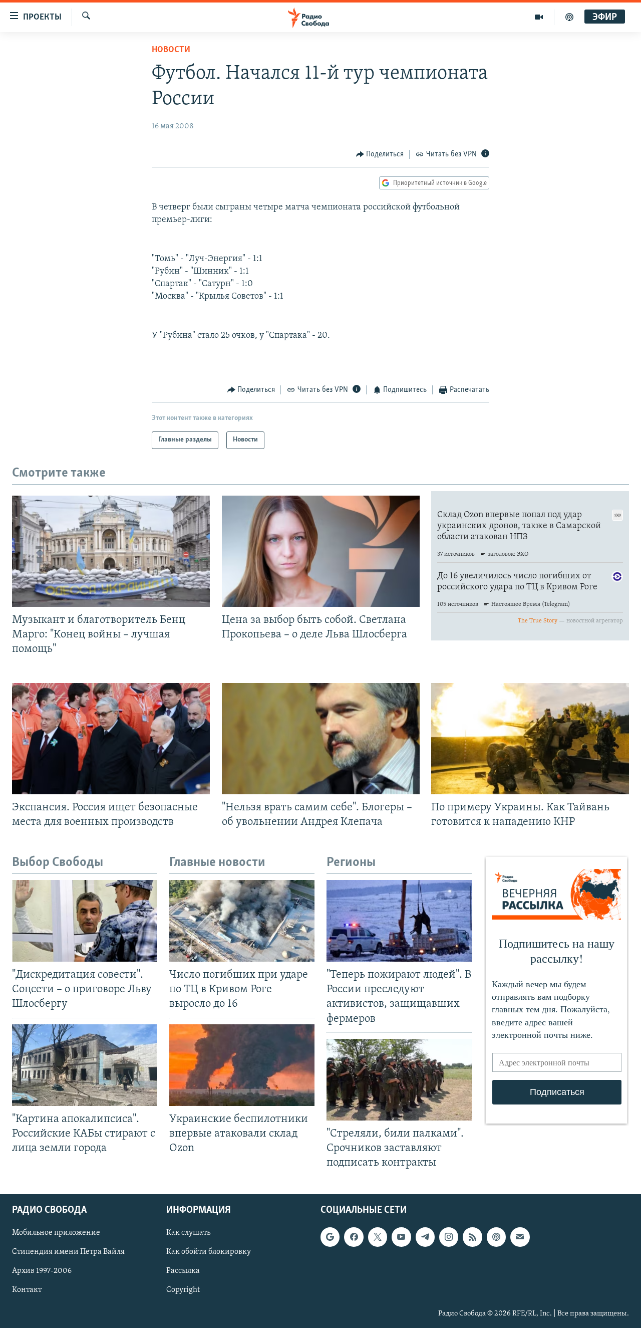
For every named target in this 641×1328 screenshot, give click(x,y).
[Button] (380, 154)
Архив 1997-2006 (42, 1271)
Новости (171, 50)
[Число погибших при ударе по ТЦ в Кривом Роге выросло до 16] (241, 921)
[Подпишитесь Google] (330, 1236)
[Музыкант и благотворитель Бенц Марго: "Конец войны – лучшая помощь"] (111, 551)
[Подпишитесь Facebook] (353, 1236)
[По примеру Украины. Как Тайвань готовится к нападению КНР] (530, 738)
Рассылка (183, 1271)
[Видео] (539, 17)
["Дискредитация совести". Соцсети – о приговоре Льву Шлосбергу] (84, 921)
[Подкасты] (496, 1236)
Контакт (27, 1290)
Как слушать (188, 1233)
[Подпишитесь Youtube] (401, 1236)
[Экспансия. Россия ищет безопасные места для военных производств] (111, 738)
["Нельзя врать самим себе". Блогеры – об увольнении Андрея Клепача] (321, 738)
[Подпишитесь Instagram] (448, 1236)
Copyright (183, 1290)
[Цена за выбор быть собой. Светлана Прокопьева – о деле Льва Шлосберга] (321, 551)
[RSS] (472, 1236)
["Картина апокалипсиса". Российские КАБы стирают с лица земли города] (84, 1065)
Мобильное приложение (56, 1233)
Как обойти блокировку (208, 1252)
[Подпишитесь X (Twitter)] (377, 1236)
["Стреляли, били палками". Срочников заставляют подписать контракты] (399, 1080)
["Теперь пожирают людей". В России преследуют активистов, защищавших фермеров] (399, 921)
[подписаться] (519, 1236)
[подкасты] (569, 17)
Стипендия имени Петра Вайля (68, 1252)
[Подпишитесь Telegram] (425, 1236)
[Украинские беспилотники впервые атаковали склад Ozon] (241, 1065)
